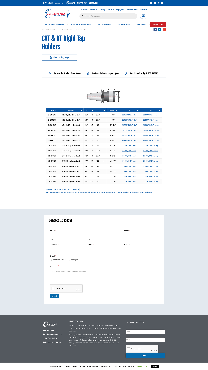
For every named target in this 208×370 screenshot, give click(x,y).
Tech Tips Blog (141, 24)
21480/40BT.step (150, 151)
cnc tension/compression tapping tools (73, 192)
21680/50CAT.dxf (129, 130)
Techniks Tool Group (82, 335)
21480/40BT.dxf (129, 151)
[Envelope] (164, 29)
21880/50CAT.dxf (129, 141)
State (91, 244)
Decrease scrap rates (108, 192)
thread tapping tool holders (143, 192)
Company (54, 244)
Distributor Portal (132, 9)
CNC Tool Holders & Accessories (54, 24)
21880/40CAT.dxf (129, 135)
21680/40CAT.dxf (129, 125)
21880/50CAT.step (151, 141)
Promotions (84, 9)
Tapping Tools (66, 30)
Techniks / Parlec (59, 260)
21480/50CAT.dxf (129, 120)
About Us (111, 9)
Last (88, 239)
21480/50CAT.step (151, 120)
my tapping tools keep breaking (125, 192)
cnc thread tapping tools (93, 192)
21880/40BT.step (150, 176)
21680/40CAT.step (151, 125)
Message (54, 266)
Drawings (102, 9)
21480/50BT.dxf (129, 156)
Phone (127, 244)
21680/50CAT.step (151, 130)
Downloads (93, 9)
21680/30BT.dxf (129, 161)
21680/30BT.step (150, 161)
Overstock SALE (158, 24)
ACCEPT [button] (155, 366)
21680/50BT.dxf (129, 171)
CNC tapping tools (55, 192)
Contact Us (143, 9)
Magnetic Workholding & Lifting (81, 24)
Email (127, 231)
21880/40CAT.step (151, 135)
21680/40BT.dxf (129, 166)
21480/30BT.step (150, 146)
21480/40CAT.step (151, 115)
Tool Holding (57, 30)
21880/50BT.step (150, 182)
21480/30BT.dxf (129, 146)
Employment (120, 9)
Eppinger (74, 260)
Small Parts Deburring (104, 24)
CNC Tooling (49, 30)
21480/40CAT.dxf (129, 115)
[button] (155, 29)
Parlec (109, 335)
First (51, 239)
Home (43, 30)
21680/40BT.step (150, 166)
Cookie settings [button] (142, 366)
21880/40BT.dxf (129, 176)
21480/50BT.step (150, 156)
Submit (54, 296)
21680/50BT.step (150, 171)
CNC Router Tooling (124, 24)
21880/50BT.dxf (129, 182)
